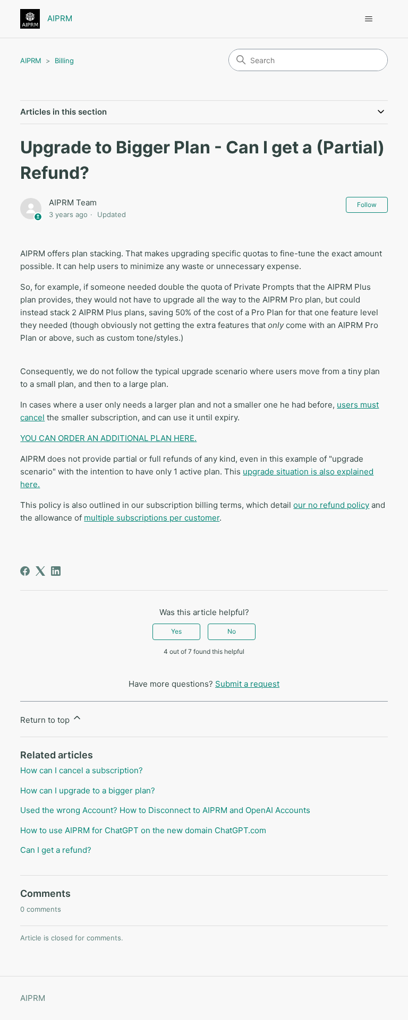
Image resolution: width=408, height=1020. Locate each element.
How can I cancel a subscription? (81, 770)
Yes (176, 631)
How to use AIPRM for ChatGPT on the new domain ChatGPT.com (143, 830)
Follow (367, 205)
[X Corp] (40, 571)
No (231, 631)
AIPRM (30, 60)
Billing (64, 60)
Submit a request (247, 684)
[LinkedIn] (56, 571)
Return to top (46, 720)
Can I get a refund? (55, 850)
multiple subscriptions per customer (151, 518)
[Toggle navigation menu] (369, 19)
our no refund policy (331, 505)
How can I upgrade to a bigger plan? (87, 790)
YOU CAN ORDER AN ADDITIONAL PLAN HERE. (108, 438)
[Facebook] (25, 571)
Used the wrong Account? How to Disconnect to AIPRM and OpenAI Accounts (165, 810)
